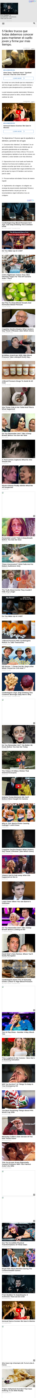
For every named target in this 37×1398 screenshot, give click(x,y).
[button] (34, 24)
